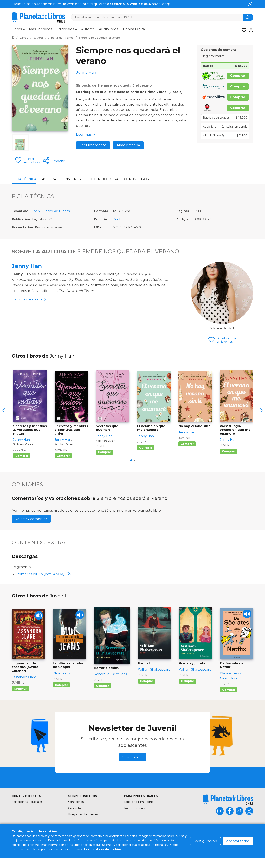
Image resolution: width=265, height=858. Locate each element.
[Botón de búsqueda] (248, 17)
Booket (118, 219)
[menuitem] (18, 30)
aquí (168, 4)
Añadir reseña (128, 145)
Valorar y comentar (31, 519)
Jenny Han (27, 266)
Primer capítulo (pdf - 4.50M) (40, 574)
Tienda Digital (134, 29)
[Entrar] (249, 30)
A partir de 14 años (56, 211)
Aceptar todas (238, 841)
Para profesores (134, 808)
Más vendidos (40, 29)
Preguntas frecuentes (83, 814)
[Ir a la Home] (13, 37)
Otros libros (136, 179)
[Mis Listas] (242, 30)
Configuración (205, 841)
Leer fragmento (93, 145)
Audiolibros (108, 29)
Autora (49, 179)
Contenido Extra (102, 179)
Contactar (75, 808)
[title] (228, 799)
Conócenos (76, 802)
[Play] (38, 615)
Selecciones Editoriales (27, 802)
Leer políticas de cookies (102, 849)
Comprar (237, 76)
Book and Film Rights (138, 802)
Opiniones (71, 179)
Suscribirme (132, 757)
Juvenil (36, 211)
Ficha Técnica (24, 179)
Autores (88, 29)
